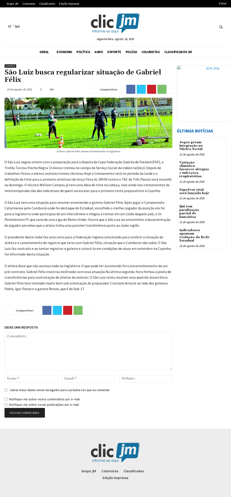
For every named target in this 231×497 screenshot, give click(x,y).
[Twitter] (141, 89)
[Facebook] (130, 89)
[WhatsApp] (161, 89)
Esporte (10, 66)
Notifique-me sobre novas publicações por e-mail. (44, 404)
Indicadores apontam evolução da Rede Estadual (194, 235)
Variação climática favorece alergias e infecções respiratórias (194, 170)
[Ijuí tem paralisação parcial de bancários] (218, 209)
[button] (220, 26)
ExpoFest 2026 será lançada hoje (194, 191)
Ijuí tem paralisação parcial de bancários (189, 211)
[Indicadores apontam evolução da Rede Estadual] (218, 233)
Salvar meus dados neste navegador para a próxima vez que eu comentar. (60, 390)
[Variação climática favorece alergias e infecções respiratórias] (218, 166)
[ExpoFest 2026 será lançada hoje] (218, 193)
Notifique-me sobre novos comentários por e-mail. (45, 399)
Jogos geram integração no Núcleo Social (191, 145)
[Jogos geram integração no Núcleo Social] (218, 145)
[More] (172, 89)
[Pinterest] (151, 89)
